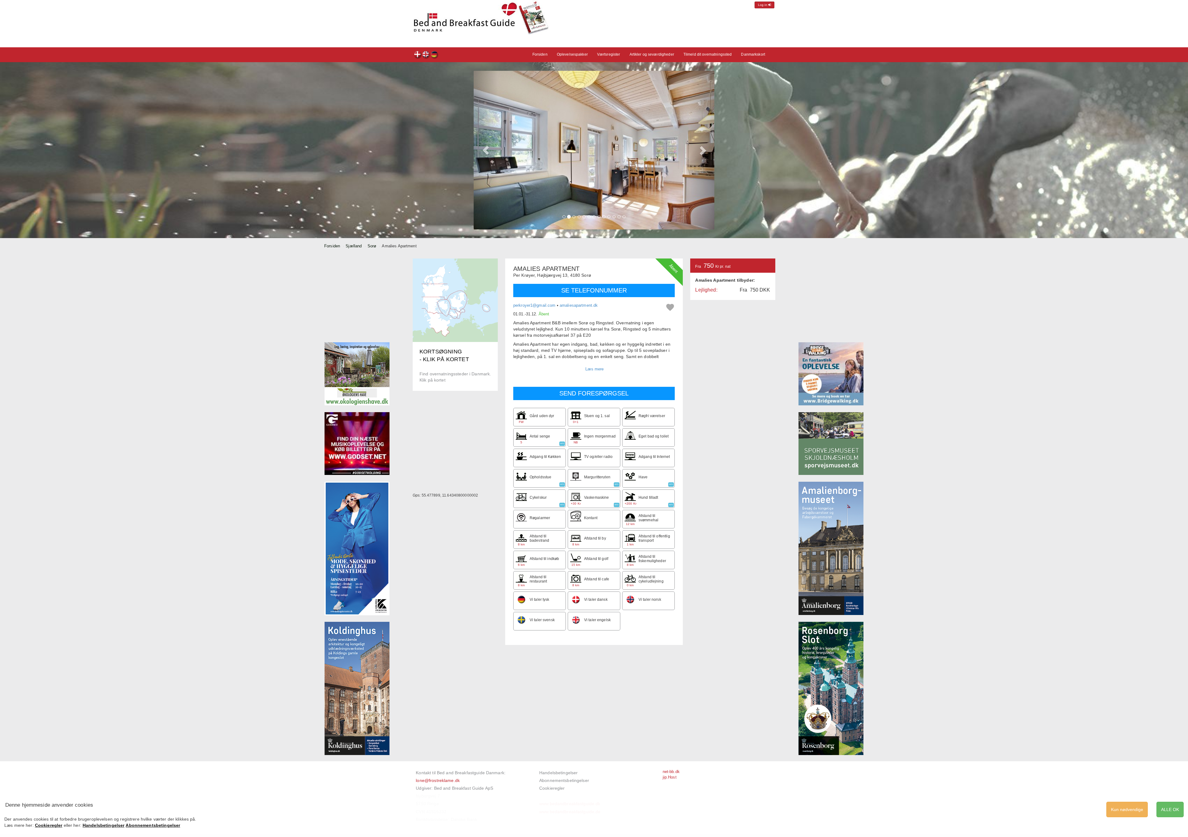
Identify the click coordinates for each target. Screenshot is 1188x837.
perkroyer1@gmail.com (534, 305)
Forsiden (540, 54)
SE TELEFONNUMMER (594, 290)
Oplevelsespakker (572, 54)
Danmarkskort (753, 54)
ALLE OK (1170, 809)
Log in (763, 4)
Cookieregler (552, 788)
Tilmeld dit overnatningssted (707, 54)
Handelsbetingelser (558, 772)
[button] (486, 150)
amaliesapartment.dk (579, 305)
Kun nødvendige (1127, 809)
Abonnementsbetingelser (564, 780)
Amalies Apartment (418, 55)
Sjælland (354, 246)
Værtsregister (608, 54)
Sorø (372, 246)
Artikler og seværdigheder (652, 54)
